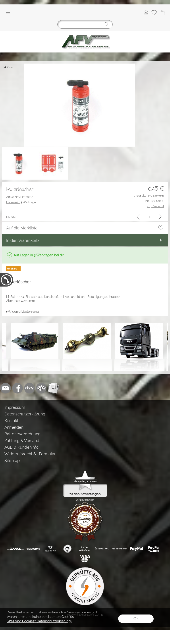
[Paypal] (136, 549)
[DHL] (15, 549)
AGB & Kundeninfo (21, 447)
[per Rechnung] (119, 549)
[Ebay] (29, 388)
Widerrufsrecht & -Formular (30, 454)
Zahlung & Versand (21, 440)
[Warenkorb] (162, 12)
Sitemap (12, 460)
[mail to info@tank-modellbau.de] (5, 388)
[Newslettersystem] (53, 388)
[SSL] (67, 549)
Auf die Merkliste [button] (22, 228)
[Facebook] (17, 388)
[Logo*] (85, 32)
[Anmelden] (146, 12)
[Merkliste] (154, 12)
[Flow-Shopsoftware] (41, 388)
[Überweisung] (102, 549)
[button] (8, 12)
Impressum (14, 407)
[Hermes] (33, 549)
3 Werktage (21, 202)
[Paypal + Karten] (153, 549)
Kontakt (11, 420)
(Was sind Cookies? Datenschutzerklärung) (39, 621)
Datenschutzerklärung (24, 414)
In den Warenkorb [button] (22, 240)
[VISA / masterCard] (84, 558)
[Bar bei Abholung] (84, 549)
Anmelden (13, 427)
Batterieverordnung (22, 434)
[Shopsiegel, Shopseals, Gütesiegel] (85, 471)
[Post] (50, 549)
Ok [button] (136, 618)
